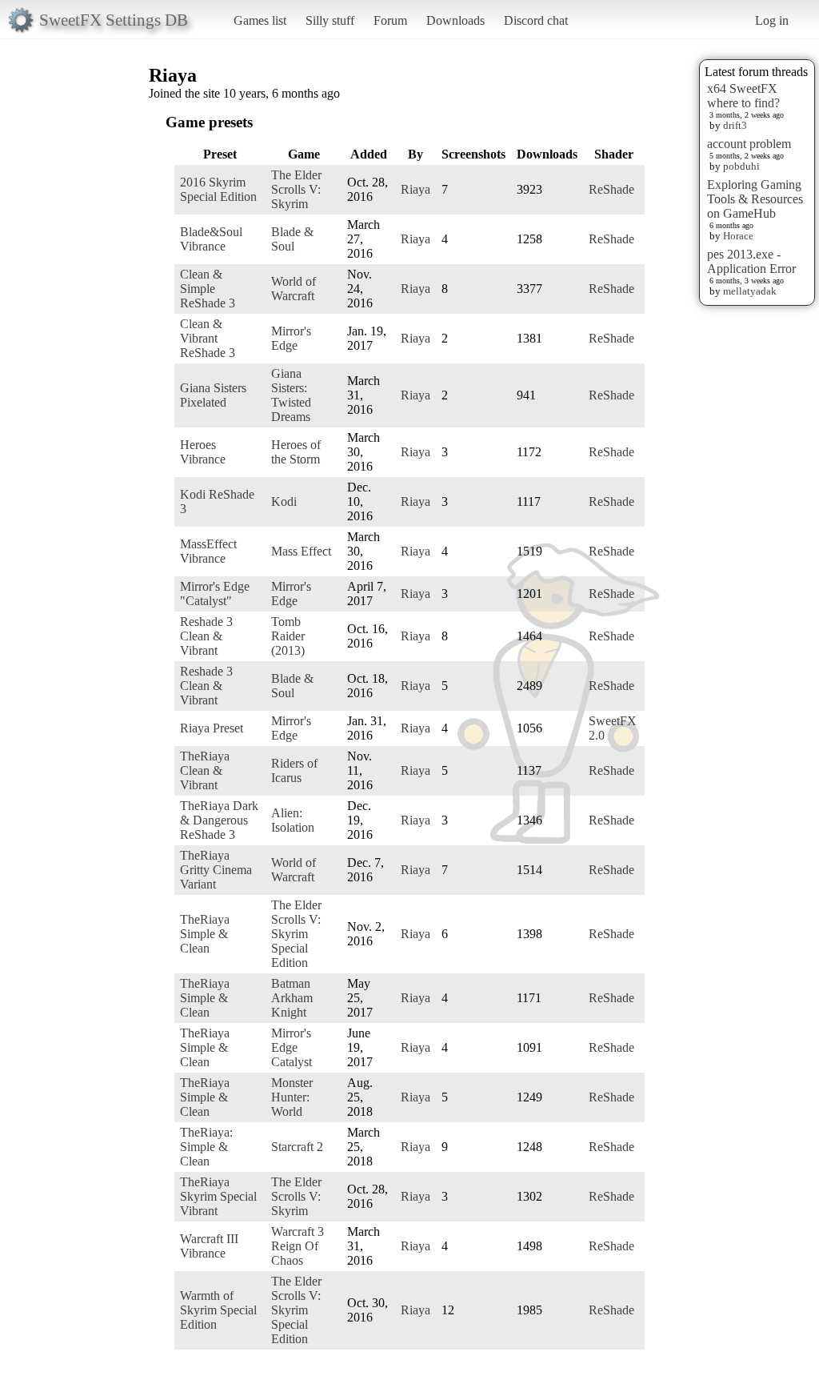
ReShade (611, 189)
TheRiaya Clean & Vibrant (205, 770)
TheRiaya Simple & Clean (205, 934)
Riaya (415, 189)
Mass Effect (301, 551)
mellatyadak (750, 291)
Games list (260, 20)
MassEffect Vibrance (208, 551)
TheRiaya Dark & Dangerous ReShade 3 (219, 820)
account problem (749, 143)
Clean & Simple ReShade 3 (207, 288)
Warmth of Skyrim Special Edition (218, 1310)
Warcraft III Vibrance (209, 1246)
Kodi (284, 501)
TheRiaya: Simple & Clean (206, 1146)
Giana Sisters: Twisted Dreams (291, 395)
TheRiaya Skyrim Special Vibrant (218, 1196)
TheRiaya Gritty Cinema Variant (216, 869)
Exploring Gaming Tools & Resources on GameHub (755, 199)
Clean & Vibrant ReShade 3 (207, 338)
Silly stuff (330, 20)
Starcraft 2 (297, 1146)
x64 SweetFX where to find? (743, 96)
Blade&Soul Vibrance (211, 239)
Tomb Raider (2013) (288, 636)
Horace (738, 236)
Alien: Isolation (292, 820)
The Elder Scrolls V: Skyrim (296, 189)
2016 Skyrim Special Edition (218, 189)
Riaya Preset (211, 728)
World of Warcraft (293, 289)
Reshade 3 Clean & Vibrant (206, 636)
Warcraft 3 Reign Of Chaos (297, 1246)
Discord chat (536, 20)
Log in (772, 20)
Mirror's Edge (291, 338)
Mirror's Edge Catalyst (291, 1047)
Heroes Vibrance (203, 452)
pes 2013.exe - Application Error (751, 261)
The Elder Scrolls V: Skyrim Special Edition (296, 933)
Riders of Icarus (294, 770)
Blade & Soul (292, 239)
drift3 (735, 125)
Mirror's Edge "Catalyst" (215, 594)
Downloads (455, 20)
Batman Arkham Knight (292, 998)
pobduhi (741, 166)
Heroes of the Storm (296, 452)
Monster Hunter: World (292, 1097)
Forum (390, 20)
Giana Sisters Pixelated (213, 395)
